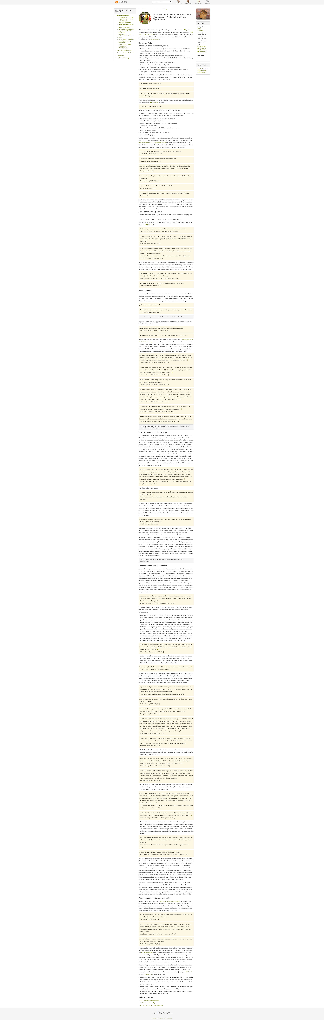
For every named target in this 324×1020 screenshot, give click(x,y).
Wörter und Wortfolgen (123, 15)
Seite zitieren (202, 51)
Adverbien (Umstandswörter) (126, 29)
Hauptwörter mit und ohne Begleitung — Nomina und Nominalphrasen (126, 19)
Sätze (120, 37)
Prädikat (189, 972)
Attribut (149, 225)
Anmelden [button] (207, 3)
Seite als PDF (202, 48)
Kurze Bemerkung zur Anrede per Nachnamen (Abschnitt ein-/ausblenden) (162, 317)
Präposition (154, 102)
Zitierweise (169, 1018)
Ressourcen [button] (198, 3)
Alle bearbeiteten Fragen (123, 58)
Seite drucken (202, 50)
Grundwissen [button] (187, 3)
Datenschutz (162, 1018)
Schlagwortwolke (202, 70)
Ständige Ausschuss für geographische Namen (152, 142)
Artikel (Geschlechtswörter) (126, 24)
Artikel (199, 28)
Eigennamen (189, 30)
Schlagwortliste (202, 72)
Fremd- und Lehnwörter (125, 44)
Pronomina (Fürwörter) (125, 22)
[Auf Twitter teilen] (199, 57)
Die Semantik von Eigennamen (151, 1003)
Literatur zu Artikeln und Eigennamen (151, 1005)
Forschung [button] (178, 3)
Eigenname (200, 30)
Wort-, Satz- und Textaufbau (124, 50)
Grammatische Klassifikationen (125, 53)
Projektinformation (203, 69)
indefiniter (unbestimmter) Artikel (170, 901)
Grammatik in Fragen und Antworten (147, 9)
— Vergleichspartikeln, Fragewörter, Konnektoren (126, 41)
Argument (149, 974)
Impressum (155, 1018)
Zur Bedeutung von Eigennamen (149, 1000)
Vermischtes (120, 55)
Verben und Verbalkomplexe (126, 36)
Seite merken (202, 46)
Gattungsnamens (148, 952)
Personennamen (154, 39)
